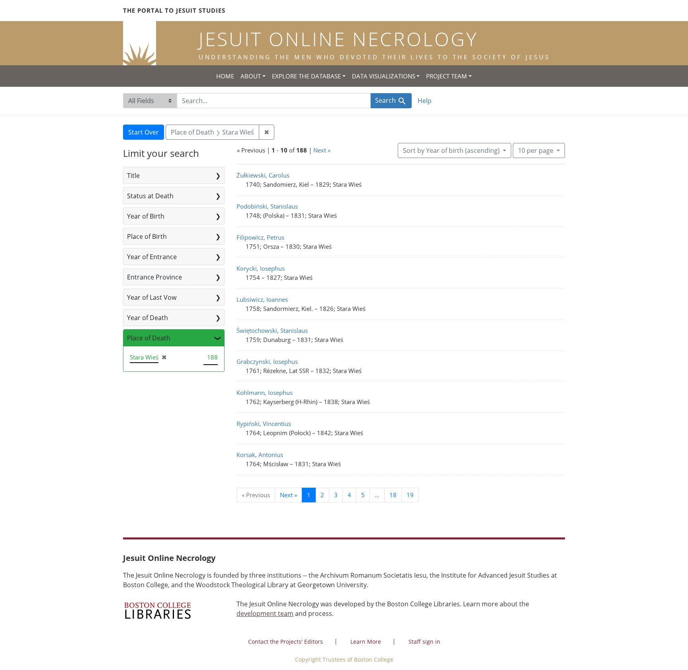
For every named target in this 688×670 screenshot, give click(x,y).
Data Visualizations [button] (383, 76)
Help (425, 100)
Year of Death (147, 317)
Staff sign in (424, 641)
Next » (321, 150)
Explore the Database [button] (306, 76)
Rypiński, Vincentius (263, 424)
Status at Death (150, 195)
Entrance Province (154, 277)
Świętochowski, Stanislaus (272, 330)
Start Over (143, 132)
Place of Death (148, 338)
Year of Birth (145, 216)
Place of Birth (147, 236)
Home (225, 76)
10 (535, 150)
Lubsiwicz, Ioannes (262, 299)
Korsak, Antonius (259, 455)
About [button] (250, 76)
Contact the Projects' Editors (285, 641)
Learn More (365, 641)
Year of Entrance (152, 256)
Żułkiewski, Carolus (262, 175)
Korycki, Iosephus (260, 268)
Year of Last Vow (151, 297)
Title (133, 175)
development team (264, 613)
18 (393, 495)
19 (410, 495)
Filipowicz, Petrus (260, 237)
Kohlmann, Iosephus (264, 393)
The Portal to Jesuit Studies (174, 10)
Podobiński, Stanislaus (267, 206)
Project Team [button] (446, 76)
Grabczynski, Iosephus (267, 361)
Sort (451, 150)
